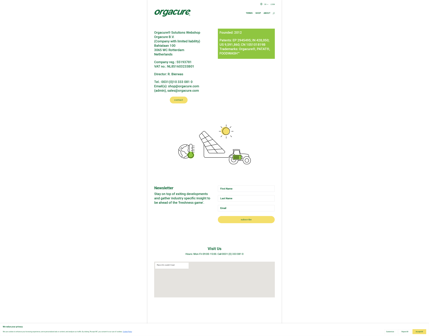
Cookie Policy (127, 332)
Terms (249, 13)
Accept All (419, 332)
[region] (214, 329)
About (267, 13)
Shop (258, 13)
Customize (390, 332)
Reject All (405, 332)
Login (273, 4)
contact (178, 100)
